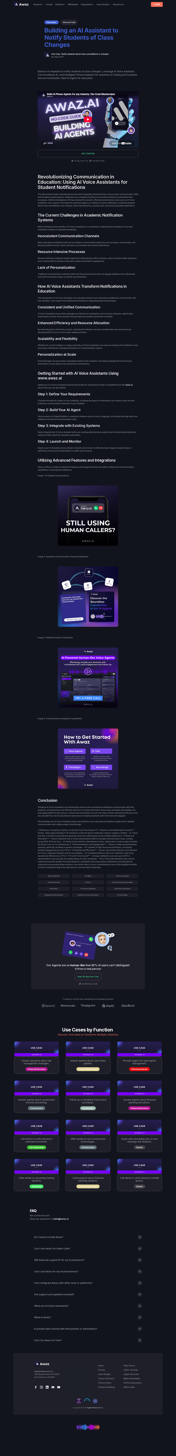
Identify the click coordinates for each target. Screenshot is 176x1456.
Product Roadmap (106, 1387)
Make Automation (132, 1378)
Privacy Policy (104, 1383)
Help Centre (129, 1365)
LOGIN (157, 4)
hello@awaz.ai (61, 1219)
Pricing (49, 4)
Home (101, 1365)
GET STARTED (88, 153)
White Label (129, 1387)
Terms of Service (106, 1378)
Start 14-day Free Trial (88, 976)
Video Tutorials (131, 1370)
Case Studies (104, 1374)
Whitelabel (73, 4)
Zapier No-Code (131, 1374)
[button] (38, 4)
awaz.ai (129, 385)
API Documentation (133, 1383)
